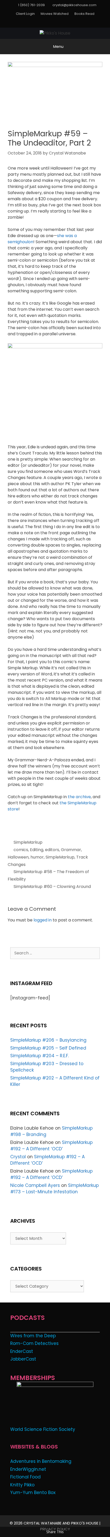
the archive (79, 797)
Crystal (18, 1157)
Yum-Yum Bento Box (33, 1492)
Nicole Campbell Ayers (35, 1185)
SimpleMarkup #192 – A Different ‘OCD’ (51, 1145)
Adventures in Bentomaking (40, 1461)
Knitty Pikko (22, 1485)
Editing (36, 850)
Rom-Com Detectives (34, 1343)
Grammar (71, 850)
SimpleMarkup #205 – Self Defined (48, 1048)
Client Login (25, 13)
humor (37, 857)
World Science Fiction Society (42, 1429)
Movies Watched (55, 13)
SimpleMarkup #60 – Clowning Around (52, 886)
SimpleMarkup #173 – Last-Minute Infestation (54, 1188)
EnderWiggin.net (28, 1469)
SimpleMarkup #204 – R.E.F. (39, 1056)
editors (52, 850)
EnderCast (21, 1351)
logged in (43, 920)
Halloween (18, 857)
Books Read (84, 13)
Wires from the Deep (33, 1336)
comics (21, 850)
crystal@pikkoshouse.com (74, 5)
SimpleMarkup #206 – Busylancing (48, 1040)
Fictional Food (25, 1477)
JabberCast (23, 1359)
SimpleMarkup (28, 842)
